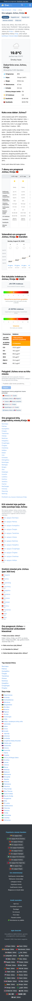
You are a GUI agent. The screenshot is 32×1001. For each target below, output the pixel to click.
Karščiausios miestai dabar (16, 876)
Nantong (4, 493)
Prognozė (5, 17)
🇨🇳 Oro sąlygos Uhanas (9, 537)
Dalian (4, 453)
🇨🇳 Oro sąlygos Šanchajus (10, 518)
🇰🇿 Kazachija (6, 750)
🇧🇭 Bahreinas (6, 702)
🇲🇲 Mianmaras (6, 774)
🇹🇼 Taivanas (6, 810)
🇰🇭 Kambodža (6, 745)
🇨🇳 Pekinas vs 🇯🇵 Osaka (10, 395)
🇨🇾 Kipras (5, 753)
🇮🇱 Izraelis (5, 731)
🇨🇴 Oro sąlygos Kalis (16, 835)
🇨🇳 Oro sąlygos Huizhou (16, 859)
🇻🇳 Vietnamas (6, 820)
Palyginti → (6, 387)
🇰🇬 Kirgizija (5, 755)
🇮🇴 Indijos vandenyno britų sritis (12, 721)
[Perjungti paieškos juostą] (22, 5)
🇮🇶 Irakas (5, 726)
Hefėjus (4, 450)
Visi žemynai (16, 912)
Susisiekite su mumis (16, 906)
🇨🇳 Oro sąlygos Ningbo (16, 869)
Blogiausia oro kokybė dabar (16, 890)
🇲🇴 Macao (5, 767)
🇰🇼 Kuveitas (5, 760)
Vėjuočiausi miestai (16, 884)
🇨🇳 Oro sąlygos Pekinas (9, 522)
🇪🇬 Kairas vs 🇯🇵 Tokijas (9, 404)
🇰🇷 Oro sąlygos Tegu (16, 866)
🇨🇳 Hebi (4, 614)
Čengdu (4, 431)
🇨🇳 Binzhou (5, 606)
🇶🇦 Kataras (5, 748)
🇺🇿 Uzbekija (5, 818)
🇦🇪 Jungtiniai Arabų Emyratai (11, 741)
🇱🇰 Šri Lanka (6, 803)
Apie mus (16, 903)
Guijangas (5, 472)
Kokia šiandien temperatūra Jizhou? (15, 653)
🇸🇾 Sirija (4, 801)
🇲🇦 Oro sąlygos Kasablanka (16, 847)
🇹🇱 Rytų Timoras (7, 791)
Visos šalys (16, 914)
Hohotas (4, 489)
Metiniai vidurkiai (8, 20)
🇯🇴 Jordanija (6, 738)
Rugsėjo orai (25, 17)
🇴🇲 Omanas (5, 781)
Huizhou (4, 479)
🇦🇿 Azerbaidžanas (7, 700)
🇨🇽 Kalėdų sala (6, 743)
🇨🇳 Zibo (4, 618)
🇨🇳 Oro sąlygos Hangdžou (10, 545)
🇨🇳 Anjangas (6, 602)
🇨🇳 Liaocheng (6, 587)
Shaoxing (5, 491)
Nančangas (5, 486)
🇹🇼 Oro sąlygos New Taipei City (16, 863)
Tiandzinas (5, 433)
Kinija (14, 10)
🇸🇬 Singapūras (6, 798)
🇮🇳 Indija (4, 719)
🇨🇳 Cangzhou (6, 591)
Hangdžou (5, 441)
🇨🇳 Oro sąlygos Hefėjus (9, 561)
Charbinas (5, 448)
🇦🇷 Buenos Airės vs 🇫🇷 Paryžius (12, 410)
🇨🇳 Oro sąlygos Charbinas (10, 557)
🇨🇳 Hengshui (6, 575)
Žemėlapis (16, 909)
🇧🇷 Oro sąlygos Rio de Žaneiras (16, 838)
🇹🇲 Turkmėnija (6, 815)
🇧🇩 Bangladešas (7, 704)
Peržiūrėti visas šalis (22, 1)
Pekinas (4, 426)
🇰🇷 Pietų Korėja (7, 789)
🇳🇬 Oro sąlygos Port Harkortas (16, 856)
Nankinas (5, 438)
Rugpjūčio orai (15, 17)
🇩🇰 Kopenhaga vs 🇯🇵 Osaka (11, 407)
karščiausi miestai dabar (10, 36)
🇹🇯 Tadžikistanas (7, 805)
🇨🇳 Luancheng (6, 583)
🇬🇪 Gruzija (5, 714)
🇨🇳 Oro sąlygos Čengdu (9, 530)
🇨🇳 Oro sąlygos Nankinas (10, 541)
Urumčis (4, 474)
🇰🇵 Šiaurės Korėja (7, 796)
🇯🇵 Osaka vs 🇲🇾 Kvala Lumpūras (12, 401)
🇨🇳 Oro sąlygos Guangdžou (10, 526)
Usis (3, 455)
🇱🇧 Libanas (5, 765)
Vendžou (4, 481)
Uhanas (4, 436)
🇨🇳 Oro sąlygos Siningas (16, 841)
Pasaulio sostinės (16, 917)
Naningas (5, 465)
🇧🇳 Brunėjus (6, 707)
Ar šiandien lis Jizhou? (10, 649)
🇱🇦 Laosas (5, 762)
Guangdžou (5, 428)
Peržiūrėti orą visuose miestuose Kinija (14, 497)
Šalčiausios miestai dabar (16, 879)
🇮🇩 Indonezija (6, 724)
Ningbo (4, 467)
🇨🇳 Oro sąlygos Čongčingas (11, 549)
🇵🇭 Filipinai (5, 712)
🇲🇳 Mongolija (6, 777)
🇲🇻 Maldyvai (6, 772)
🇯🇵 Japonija (5, 733)
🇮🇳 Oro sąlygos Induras (16, 844)
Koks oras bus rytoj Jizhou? (12, 645)
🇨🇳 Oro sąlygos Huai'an (16, 850)
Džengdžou (5, 460)
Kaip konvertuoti (6, 10)
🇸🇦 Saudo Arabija (7, 793)
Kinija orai (18, 20)
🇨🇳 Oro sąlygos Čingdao (9, 553)
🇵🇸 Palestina (6, 786)
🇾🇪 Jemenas (6, 736)
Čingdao (4, 445)
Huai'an (4, 484)
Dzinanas (5, 457)
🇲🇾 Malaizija (5, 769)
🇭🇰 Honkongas (6, 717)
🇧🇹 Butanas (5, 709)
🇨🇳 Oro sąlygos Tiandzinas (10, 534)
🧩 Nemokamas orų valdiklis (16, 920)
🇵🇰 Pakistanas (6, 784)
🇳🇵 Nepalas (5, 779)
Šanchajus (5, 424)
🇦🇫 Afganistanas (7, 695)
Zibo (3, 469)
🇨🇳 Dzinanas (6, 598)
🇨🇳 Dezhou (5, 579)
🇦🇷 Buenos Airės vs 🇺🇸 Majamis (12, 398)
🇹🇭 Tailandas (6, 808)
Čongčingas (5, 443)
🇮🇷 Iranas (5, 729)
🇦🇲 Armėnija (5, 697)
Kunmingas (5, 462)
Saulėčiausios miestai (16, 887)
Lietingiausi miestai (16, 881)
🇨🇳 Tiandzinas (6, 610)
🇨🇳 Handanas (6, 595)
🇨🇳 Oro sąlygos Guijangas (16, 853)
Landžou (4, 477)
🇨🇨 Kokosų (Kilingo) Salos (10, 757)
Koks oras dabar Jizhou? (11, 636)
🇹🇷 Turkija (5, 813)
